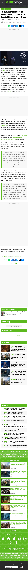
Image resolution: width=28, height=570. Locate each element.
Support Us (24, 451)
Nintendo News (13, 555)
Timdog (18, 142)
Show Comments (14, 326)
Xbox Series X (8, 9)
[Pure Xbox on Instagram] (25, 539)
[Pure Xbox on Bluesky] (19, 539)
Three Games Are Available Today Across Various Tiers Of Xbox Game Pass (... (14, 425)
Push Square (15, 553)
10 (17, 263)
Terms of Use (17, 454)
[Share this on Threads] (20, 26)
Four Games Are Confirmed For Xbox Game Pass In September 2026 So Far (14, 409)
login (18, 335)
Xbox (2, 9)
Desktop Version (21, 456)
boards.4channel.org (17, 256)
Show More (14, 530)
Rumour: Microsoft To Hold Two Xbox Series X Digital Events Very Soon (14, 14)
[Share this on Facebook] (14, 26)
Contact (3, 454)
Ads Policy (24, 454)
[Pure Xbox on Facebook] (16, 543)
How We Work (16, 451)
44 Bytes (9, 548)
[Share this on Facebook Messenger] (22, 26)
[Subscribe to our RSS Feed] (3, 539)
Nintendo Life (8, 553)
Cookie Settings (12, 456)
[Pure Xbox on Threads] (11, 543)
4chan (3, 70)
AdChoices (15, 548)
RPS (23, 558)
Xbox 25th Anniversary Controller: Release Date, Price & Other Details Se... (13, 413)
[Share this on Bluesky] (12, 26)
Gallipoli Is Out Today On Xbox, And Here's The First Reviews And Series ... (14, 434)
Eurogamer (24, 555)
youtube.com (7, 256)
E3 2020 (10, 91)
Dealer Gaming (23, 135)
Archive (5, 456)
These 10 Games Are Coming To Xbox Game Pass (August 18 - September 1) (14, 417)
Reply (18, 317)
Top (3, 451)
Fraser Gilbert (8, 22)
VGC (6, 558)
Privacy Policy (9, 454)
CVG (19, 558)
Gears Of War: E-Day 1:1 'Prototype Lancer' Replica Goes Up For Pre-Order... (14, 421)
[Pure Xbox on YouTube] (8, 539)
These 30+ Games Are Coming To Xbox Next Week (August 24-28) (14, 438)
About (6, 451)
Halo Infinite (4, 125)
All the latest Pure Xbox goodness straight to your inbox (14, 563)
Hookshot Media (9, 546)
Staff (11, 451)
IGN (19, 555)
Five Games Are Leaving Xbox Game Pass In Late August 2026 (14, 429)
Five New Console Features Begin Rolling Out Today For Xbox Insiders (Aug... (15, 446)
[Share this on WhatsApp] (9, 26)
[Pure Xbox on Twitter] (14, 539)
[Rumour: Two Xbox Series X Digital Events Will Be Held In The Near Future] (14, 58)
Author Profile (12, 317)
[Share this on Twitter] (17, 26)
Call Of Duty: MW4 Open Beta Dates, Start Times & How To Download (14, 442)
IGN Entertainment (21, 546)
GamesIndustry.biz (12, 558)
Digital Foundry (4, 555)
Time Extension (23, 553)
